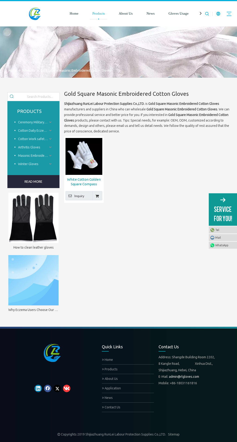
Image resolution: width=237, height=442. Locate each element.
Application (112, 388)
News (151, 13)
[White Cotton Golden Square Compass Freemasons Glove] (83, 156)
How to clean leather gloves (33, 247)
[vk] (66, 388)
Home (74, 13)
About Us (126, 13)
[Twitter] (57, 388)
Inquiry (79, 196)
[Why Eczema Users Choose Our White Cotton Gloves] (33, 280)
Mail (218, 237)
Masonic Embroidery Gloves (35, 155)
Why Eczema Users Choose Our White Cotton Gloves (33, 310)
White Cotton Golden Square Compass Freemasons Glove (84, 181)
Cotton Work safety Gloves (35, 139)
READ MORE (33, 181)
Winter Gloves (28, 164)
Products (98, 13)
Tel (217, 229)
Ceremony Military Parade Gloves (35, 122)
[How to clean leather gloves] (33, 218)
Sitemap (174, 434)
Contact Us (112, 407)
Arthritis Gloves (29, 147)
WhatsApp (221, 245)
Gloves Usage (178, 13)
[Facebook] (47, 388)
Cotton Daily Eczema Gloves (35, 130)
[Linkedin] (38, 388)
